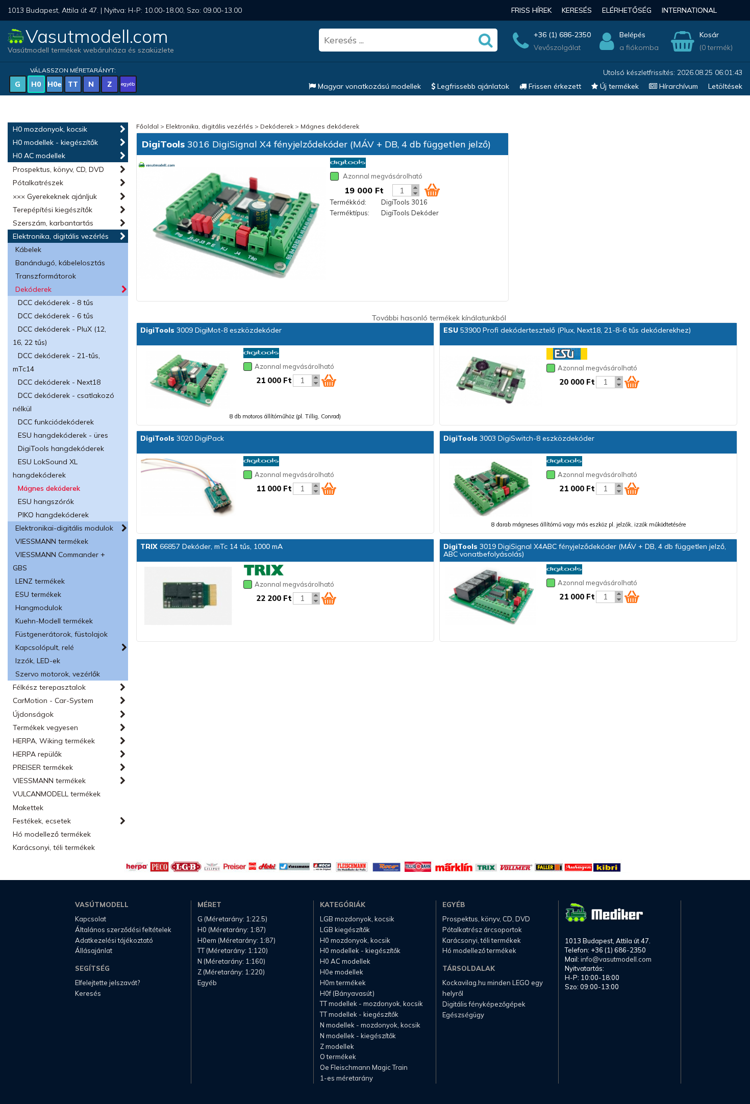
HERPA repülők (37, 754)
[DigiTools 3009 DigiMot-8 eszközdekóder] (188, 380)
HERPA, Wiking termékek (54, 740)
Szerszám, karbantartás (53, 223)
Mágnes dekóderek (49, 488)
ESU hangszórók (46, 501)
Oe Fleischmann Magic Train (364, 1067)
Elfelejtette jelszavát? (107, 982)
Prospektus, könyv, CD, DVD (58, 169)
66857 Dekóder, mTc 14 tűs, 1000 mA (211, 546)
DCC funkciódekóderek (56, 421)
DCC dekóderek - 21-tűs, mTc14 (56, 362)
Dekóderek (33, 289)
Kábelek (28, 249)
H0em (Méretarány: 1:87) (236, 940)
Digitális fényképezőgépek (484, 1004)
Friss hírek (531, 10)
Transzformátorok (45, 276)
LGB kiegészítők (345, 929)
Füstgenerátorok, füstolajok (61, 634)
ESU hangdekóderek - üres (63, 435)
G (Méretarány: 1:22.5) (232, 919)
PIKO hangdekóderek (53, 514)
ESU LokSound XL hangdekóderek (45, 468)
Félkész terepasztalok (49, 687)
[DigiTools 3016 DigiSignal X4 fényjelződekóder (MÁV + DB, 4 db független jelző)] (231, 224)
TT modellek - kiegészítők (359, 1014)
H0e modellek (341, 972)
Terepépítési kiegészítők (52, 209)
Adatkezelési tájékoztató (114, 940)
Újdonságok (33, 714)
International (689, 10)
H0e (54, 84)
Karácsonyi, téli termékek (54, 847)
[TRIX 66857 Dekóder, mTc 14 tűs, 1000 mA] (188, 597)
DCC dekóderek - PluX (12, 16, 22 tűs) (59, 335)
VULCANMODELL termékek (57, 793)
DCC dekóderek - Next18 (59, 382)
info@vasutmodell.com (616, 959)
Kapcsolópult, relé (44, 647)
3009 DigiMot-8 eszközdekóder (211, 330)
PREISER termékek (43, 767)
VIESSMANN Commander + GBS (59, 561)
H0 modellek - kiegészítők (55, 142)
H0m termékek (343, 982)
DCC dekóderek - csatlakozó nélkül (63, 402)
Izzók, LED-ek (37, 660)
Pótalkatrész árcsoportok (482, 929)
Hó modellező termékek (52, 834)
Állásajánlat (93, 950)
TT (73, 84)
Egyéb (207, 982)
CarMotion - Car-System (53, 700)
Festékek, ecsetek (42, 820)
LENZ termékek (40, 581)
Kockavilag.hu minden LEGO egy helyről (492, 987)
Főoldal (147, 126)
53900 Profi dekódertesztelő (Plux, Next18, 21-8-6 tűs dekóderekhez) (567, 330)
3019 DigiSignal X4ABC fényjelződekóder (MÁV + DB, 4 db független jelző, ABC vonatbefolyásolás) (584, 550)
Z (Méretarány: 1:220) (231, 972)
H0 (36, 84)
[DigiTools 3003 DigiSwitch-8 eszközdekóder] (491, 489)
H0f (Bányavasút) (347, 993)
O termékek (338, 1056)
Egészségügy (463, 1015)
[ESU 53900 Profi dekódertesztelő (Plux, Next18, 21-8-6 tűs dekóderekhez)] (491, 380)
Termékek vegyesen (45, 727)
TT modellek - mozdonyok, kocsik (371, 1003)
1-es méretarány (346, 1078)
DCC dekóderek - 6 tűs (55, 315)
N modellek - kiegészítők (358, 1036)
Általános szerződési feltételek (123, 929)
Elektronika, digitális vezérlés (61, 236)
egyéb (128, 84)
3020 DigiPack (182, 438)
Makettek (28, 807)
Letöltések (725, 86)
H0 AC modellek (39, 155)
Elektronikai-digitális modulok (64, 528)
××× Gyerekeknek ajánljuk (55, 196)
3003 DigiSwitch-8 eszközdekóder (518, 438)
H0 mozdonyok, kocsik (50, 129)
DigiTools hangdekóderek (61, 448)
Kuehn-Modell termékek (54, 620)
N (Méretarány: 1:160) (231, 961)
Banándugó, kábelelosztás (60, 262)
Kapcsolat (90, 919)
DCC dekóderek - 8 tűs (55, 302)
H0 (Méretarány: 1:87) (231, 929)
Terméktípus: (349, 213)
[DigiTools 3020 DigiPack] (188, 489)
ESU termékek (38, 594)
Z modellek (337, 1046)
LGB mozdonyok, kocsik (357, 919)
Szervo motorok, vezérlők (57, 674)
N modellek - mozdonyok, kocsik (370, 1025)
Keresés (577, 10)
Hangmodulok (38, 607)
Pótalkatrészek (38, 182)
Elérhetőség (627, 10)
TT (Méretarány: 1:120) (232, 950)
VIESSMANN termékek (51, 541)
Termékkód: (348, 202)
